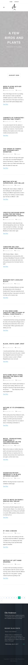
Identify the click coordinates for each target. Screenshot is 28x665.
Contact (16, 1)
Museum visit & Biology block (13, 280)
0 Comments (19, 90)
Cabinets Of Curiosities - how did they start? (14, 118)
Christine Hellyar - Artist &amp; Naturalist (13, 247)
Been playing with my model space (12, 87)
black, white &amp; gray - (13, 344)
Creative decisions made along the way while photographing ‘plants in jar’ (13, 215)
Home (11, 1)
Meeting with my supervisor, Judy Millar (13, 182)
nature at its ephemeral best (14, 408)
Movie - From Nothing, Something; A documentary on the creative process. (12, 441)
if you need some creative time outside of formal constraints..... (14, 312)
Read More (5, 104)
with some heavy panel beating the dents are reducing (13, 376)
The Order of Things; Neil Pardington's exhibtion (12, 150)
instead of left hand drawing (12, 561)
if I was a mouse (10, 531)
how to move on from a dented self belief (13, 500)
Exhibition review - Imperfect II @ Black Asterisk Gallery (12, 474)
